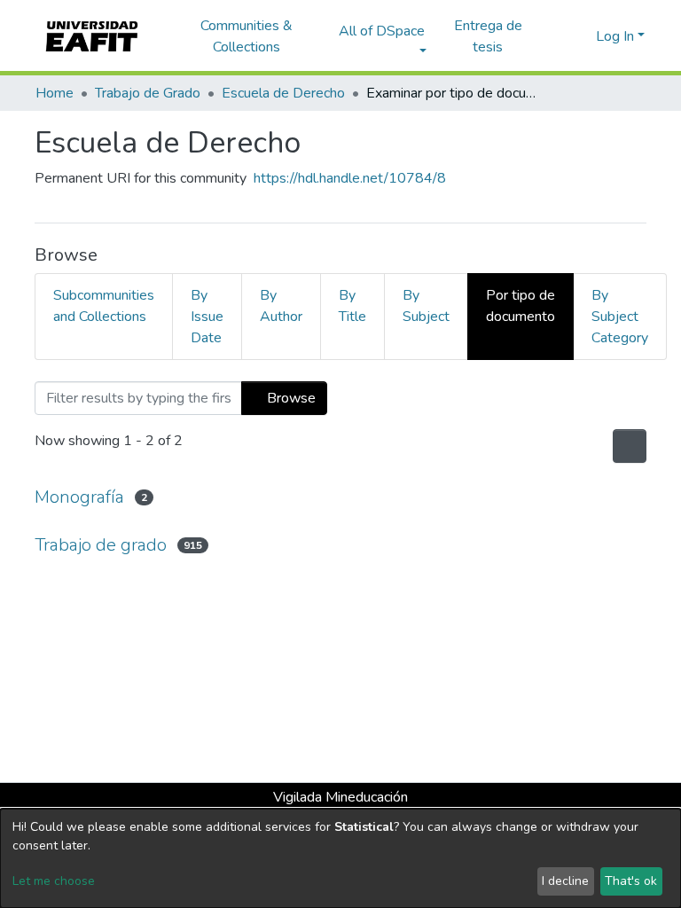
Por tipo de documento (520, 306)
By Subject (426, 306)
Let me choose (53, 881)
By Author (281, 306)
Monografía (79, 497)
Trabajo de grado (101, 545)
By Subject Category (619, 317)
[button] (579, 36)
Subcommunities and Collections (103, 306)
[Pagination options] (627, 446)
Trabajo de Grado (147, 93)
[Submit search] (554, 36)
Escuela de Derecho (283, 93)
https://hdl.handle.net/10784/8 (350, 178)
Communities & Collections (246, 36)
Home (54, 93)
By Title (352, 306)
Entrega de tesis (488, 36)
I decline (565, 881)
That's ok (631, 881)
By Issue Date (207, 317)
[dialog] (340, 858)
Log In (615, 36)
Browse (289, 398)
